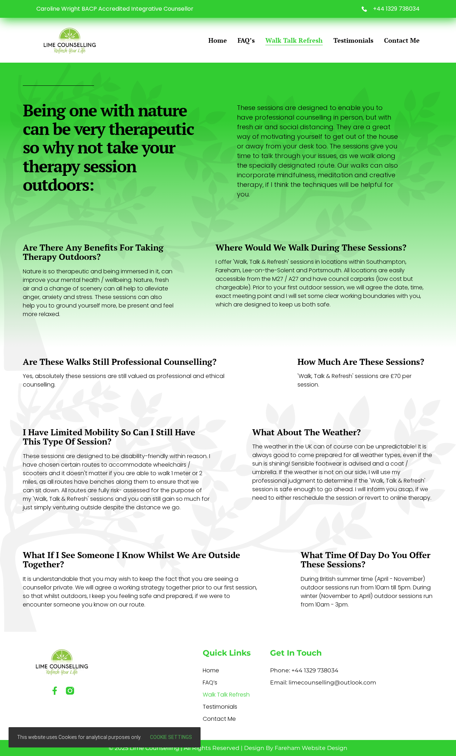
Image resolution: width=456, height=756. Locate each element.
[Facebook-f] (55, 691)
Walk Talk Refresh (294, 40)
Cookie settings (171, 737)
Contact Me (402, 40)
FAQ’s (246, 40)
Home (217, 40)
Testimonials (353, 40)
